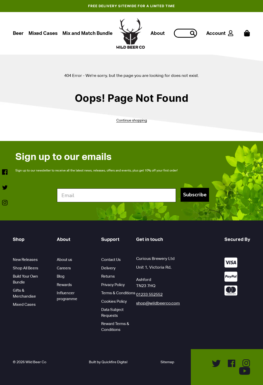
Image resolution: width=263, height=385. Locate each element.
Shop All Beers (25, 268)
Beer (18, 33)
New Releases (25, 259)
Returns (108, 276)
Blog (60, 276)
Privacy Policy (113, 284)
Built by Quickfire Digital (108, 362)
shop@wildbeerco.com (158, 303)
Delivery (108, 268)
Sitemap (167, 362)
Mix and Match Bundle (87, 33)
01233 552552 (149, 294)
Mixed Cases (43, 33)
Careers (64, 268)
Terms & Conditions (118, 293)
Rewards (64, 284)
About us (64, 259)
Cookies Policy (114, 301)
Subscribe (194, 194)
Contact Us (111, 259)
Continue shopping (131, 120)
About (158, 33)
